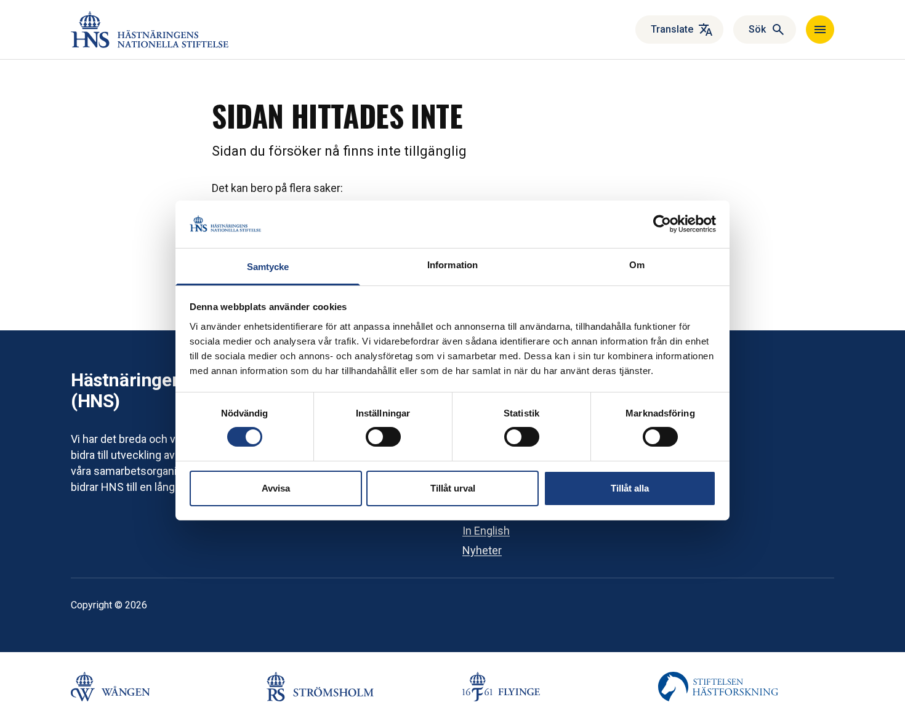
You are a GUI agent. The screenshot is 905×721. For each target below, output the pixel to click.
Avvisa (276, 488)
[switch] (383, 437)
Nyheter (482, 550)
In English (486, 530)
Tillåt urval (452, 488)
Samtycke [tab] (268, 266)
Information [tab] (452, 265)
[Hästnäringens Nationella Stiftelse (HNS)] (149, 29)
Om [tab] (637, 265)
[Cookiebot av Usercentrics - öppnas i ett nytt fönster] (662, 224)
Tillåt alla (630, 488)
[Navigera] (820, 29)
